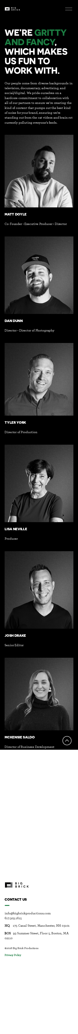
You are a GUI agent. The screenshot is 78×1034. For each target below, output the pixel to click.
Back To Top (67, 741)
